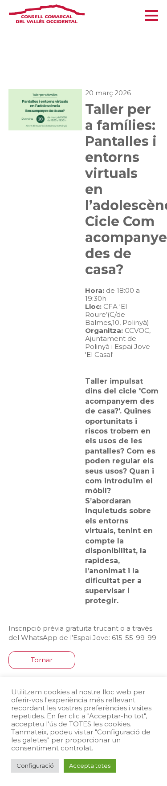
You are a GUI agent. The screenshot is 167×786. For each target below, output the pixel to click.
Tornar (42, 660)
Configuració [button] (35, 765)
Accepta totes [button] (89, 765)
